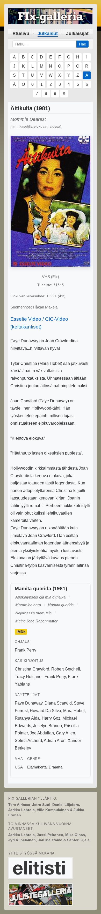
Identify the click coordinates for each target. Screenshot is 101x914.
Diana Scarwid (58, 703)
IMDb (21, 632)
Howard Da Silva (45, 710)
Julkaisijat (77, 33)
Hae (82, 44)
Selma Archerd (28, 740)
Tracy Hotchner (28, 676)
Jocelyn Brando (47, 726)
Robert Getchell (65, 669)
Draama (55, 767)
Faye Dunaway (28, 703)
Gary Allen (65, 733)
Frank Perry (25, 650)
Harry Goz (51, 718)
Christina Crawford (32, 669)
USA (19, 767)
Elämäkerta (37, 767)
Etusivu (20, 33)
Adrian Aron (55, 740)
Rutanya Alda (27, 718)
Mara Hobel (74, 710)
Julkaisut (48, 33)
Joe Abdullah (42, 733)
